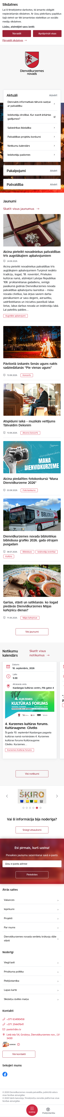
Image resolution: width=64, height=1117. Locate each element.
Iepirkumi (9, 909)
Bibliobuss (27, 552)
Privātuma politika (14, 971)
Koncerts (27, 375)
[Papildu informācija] (18, 1044)
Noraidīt (16, 33)
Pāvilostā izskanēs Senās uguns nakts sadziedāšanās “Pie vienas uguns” (30, 366)
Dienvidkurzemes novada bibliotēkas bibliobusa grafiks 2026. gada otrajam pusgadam (30, 540)
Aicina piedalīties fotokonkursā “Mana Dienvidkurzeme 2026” (30, 481)
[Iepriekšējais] (7, 796)
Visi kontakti (19, 1054)
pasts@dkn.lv (14, 1029)
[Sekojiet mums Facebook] (4, 1074)
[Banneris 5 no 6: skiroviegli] (32, 796)
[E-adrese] (9, 1044)
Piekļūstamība (11, 980)
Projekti (8, 918)
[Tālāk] (57, 796)
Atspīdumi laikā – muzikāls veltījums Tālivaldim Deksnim (29, 423)
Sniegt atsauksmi (32, 829)
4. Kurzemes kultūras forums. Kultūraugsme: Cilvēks (26, 726)
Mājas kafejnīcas (30, 618)
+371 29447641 (15, 1024)
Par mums (9, 927)
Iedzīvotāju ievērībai (46, 552)
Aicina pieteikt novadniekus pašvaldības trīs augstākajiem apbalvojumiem (31, 254)
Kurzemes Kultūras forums (19, 750)
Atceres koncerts (30, 433)
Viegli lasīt (9, 962)
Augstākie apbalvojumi (15, 316)
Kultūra (8, 556)
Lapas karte (10, 989)
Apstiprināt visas (47, 33)
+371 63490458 (15, 1019)
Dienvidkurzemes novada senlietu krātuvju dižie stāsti (30, 938)
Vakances (9, 899)
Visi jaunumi (32, 631)
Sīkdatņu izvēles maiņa (16, 999)
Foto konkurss (29, 490)
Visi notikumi (32, 773)
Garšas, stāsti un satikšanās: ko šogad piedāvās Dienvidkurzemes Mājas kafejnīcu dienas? (30, 606)
